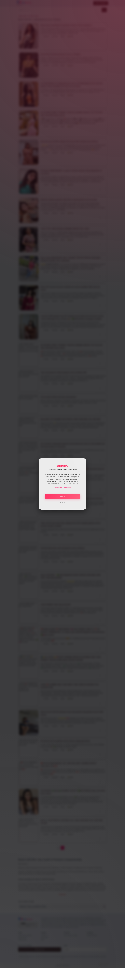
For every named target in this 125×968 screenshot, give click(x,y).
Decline (62, 502)
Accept (62, 496)
